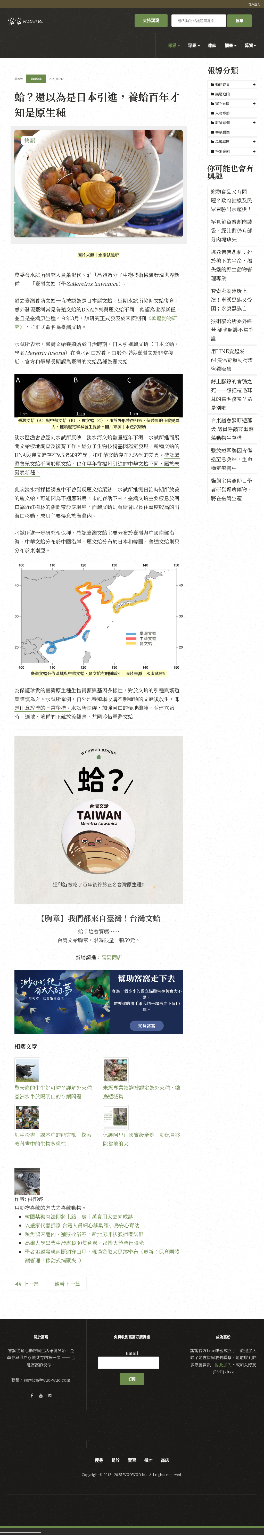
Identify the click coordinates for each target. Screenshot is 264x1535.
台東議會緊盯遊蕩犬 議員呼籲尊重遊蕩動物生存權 (232, 428)
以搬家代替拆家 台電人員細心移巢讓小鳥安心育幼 (82, 1225)
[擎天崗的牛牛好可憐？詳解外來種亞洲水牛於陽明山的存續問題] (54, 1070)
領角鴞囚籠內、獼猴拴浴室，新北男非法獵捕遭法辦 (84, 1234)
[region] (98, 1002)
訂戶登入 (254, 4)
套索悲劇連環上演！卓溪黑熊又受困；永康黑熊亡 (231, 299)
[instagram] (50, 1395)
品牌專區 (222, 141)
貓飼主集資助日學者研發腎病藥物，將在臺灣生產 (231, 489)
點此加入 (223, 1365)
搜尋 (239, 20)
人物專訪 (222, 113)
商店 (165, 1460)
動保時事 (222, 84)
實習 (132, 1460)
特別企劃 (222, 151)
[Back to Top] (247, 1518)
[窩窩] (25, 21)
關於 (115, 1460)
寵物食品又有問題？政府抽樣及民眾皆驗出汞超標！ (231, 200)
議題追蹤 (222, 93)
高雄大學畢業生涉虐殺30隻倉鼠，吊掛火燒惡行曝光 (84, 1242)
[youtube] (41, 1395)
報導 (172, 45)
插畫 (229, 45)
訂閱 (132, 1379)
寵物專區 (222, 103)
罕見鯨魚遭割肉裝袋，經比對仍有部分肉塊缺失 (231, 230)
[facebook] (32, 1395)
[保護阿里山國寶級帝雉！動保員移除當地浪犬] (143, 1117)
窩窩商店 (111, 957)
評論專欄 (222, 122)
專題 (192, 45)
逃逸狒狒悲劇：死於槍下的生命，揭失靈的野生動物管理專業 (231, 265)
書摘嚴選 (222, 132)
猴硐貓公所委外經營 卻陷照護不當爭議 (232, 329)
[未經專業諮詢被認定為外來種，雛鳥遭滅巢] (143, 1070)
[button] (232, 84)
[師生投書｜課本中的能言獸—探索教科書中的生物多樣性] (54, 1117)
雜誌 (212, 45)
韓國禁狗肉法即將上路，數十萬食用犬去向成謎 (79, 1216)
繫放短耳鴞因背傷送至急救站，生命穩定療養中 (231, 459)
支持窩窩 (151, 20)
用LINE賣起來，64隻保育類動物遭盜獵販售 (232, 359)
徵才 (148, 1460)
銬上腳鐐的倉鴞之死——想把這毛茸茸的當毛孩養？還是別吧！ (231, 394)
